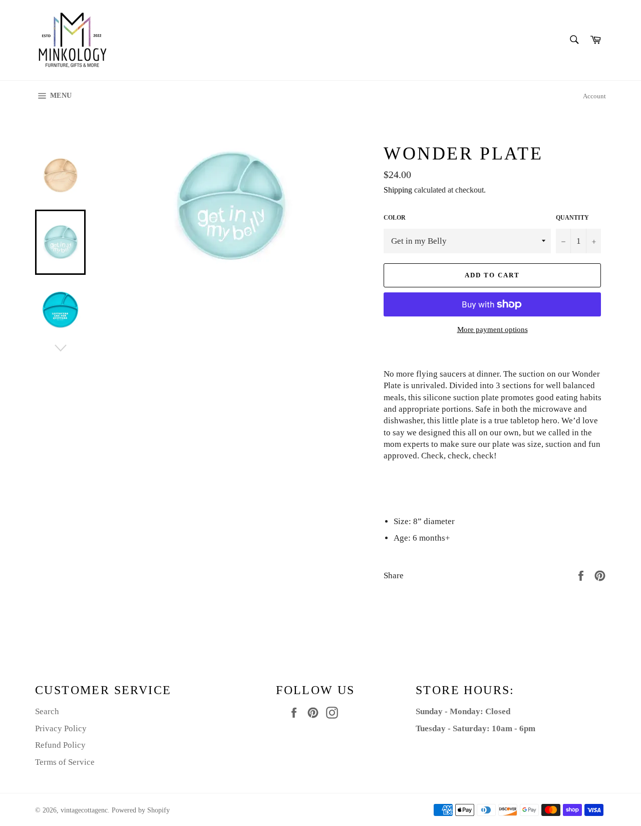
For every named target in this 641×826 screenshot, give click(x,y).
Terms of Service (65, 762)
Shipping (398, 190)
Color (395, 217)
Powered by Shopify (141, 810)
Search (47, 711)
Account (594, 96)
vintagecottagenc (84, 810)
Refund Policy (60, 745)
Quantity (572, 217)
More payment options (492, 329)
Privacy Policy (61, 728)
